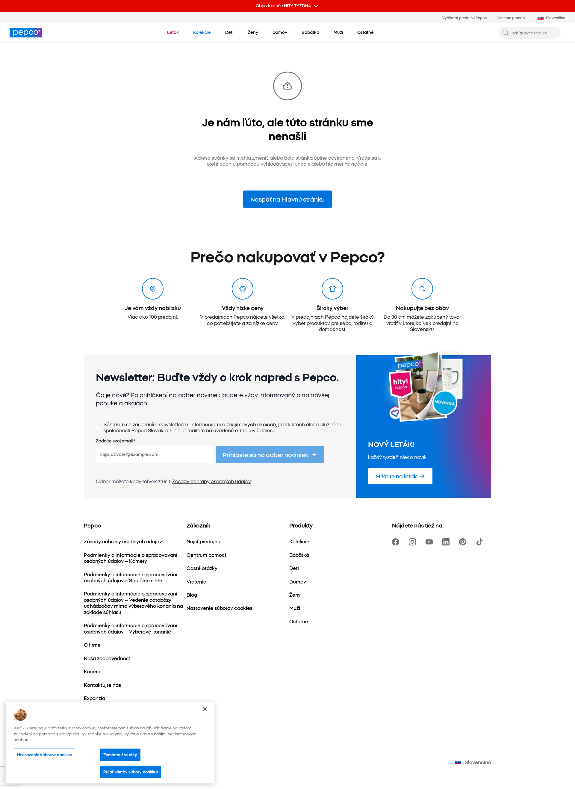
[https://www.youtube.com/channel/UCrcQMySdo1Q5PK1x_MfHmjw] (430, 541)
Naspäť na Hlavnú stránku (287, 199)
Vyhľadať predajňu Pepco (464, 17)
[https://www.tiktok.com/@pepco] (480, 541)
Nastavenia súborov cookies (44, 754)
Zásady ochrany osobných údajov (211, 481)
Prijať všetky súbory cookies (130, 771)
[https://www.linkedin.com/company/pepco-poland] (447, 541)
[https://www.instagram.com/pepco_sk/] (413, 541)
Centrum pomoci (511, 17)
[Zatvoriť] (204, 709)
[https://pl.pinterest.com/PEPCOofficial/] (464, 541)
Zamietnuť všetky (120, 754)
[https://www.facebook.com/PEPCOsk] (397, 541)
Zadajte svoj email (115, 441)
